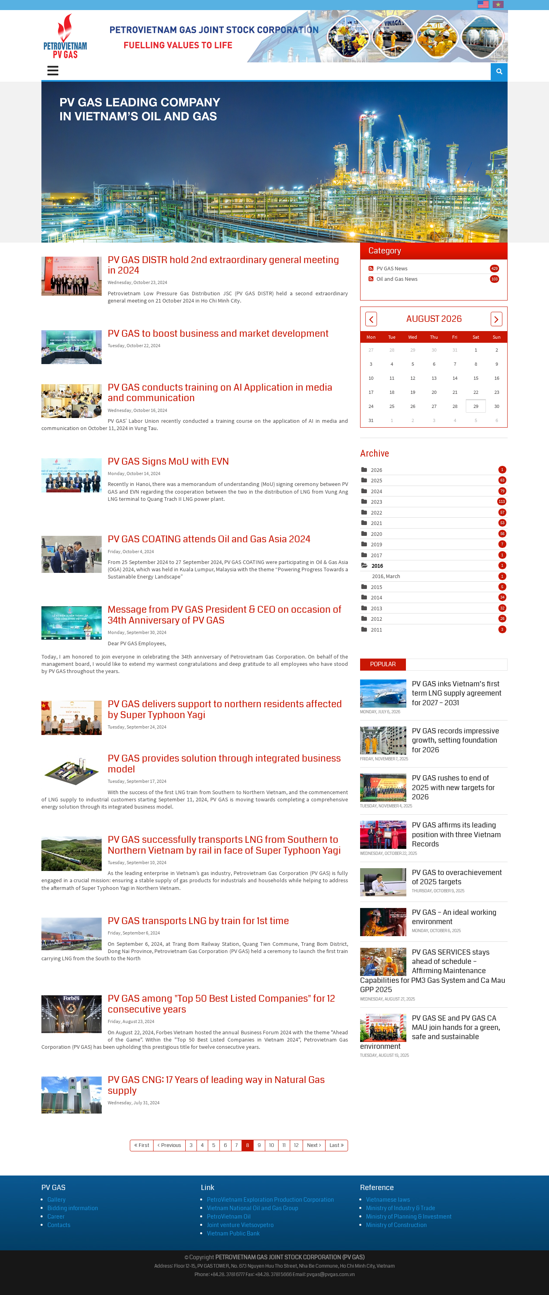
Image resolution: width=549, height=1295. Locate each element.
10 (271, 1145)
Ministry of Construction (396, 1225)
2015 (376, 587)
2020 (376, 533)
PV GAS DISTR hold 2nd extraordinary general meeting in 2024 (71, 276)
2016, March (437, 576)
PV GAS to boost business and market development (71, 347)
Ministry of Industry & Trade (400, 1208)
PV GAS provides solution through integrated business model (71, 772)
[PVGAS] (65, 36)
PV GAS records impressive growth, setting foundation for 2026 (455, 740)
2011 (376, 629)
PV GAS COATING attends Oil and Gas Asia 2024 (71, 554)
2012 (376, 618)
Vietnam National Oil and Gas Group (252, 1208)
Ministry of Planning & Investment (409, 1217)
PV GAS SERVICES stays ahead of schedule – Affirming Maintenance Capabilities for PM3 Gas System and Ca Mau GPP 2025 (432, 971)
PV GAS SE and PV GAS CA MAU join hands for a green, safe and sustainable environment (430, 1032)
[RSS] (372, 268)
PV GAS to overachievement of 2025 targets (457, 877)
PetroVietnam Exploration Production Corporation (270, 1200)
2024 (376, 491)
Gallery (56, 1200)
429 (495, 268)
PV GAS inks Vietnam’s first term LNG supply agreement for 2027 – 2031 (457, 693)
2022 (376, 512)
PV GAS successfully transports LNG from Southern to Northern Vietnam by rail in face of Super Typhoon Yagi (71, 853)
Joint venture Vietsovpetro (240, 1225)
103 (495, 279)
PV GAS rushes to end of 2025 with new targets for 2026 (453, 787)
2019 (376, 544)
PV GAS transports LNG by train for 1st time (71, 934)
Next (312, 1145)
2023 (376, 501)
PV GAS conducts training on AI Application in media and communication (71, 401)
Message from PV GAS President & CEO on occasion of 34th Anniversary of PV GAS (71, 623)
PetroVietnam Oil (229, 1217)
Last (334, 1145)
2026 (376, 470)
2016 (377, 565)
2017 (376, 555)
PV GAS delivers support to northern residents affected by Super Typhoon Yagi (71, 718)
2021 (376, 523)
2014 (376, 597)
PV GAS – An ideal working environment (454, 917)
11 (284, 1145)
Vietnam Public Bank (233, 1233)
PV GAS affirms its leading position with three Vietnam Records (456, 834)
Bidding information (72, 1208)
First (144, 1145)
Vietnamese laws (388, 1200)
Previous (171, 1145)
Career (56, 1217)
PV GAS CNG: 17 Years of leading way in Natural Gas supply (71, 1095)
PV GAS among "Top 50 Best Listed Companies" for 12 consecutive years (71, 1014)
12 (296, 1145)
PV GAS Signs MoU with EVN (71, 475)
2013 (376, 608)
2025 (376, 480)
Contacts (58, 1225)
